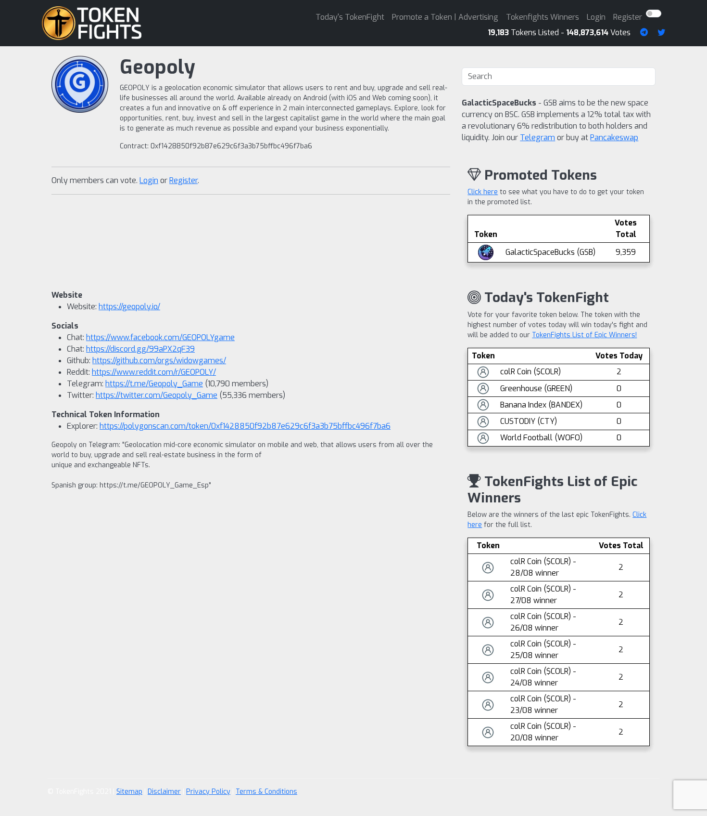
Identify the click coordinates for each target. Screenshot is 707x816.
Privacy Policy (208, 791)
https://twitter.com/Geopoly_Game (156, 395)
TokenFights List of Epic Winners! (584, 335)
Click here (482, 192)
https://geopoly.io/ (129, 307)
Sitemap (129, 791)
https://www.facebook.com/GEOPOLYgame (160, 337)
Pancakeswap (614, 137)
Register (627, 17)
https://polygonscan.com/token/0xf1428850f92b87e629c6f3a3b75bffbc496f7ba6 (245, 426)
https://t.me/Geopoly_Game (154, 384)
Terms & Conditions (266, 791)
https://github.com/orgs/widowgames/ (159, 360)
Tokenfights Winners (542, 17)
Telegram (537, 137)
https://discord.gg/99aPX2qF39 (140, 349)
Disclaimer (164, 791)
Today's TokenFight (350, 17)
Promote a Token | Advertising (445, 17)
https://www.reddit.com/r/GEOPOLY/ (154, 372)
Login (596, 17)
